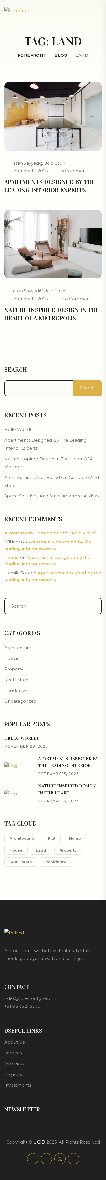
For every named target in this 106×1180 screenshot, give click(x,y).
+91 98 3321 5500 (22, 1006)
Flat (51, 838)
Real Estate (16, 679)
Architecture (17, 647)
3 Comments (75, 170)
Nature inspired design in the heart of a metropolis (51, 314)
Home (75, 838)
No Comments (77, 298)
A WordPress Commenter (33, 532)
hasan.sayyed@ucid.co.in (37, 163)
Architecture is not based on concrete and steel (51, 481)
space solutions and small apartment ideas (51, 495)
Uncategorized (20, 701)
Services (13, 1052)
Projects (13, 1074)
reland (11, 557)
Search (15, 369)
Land (41, 850)
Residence (15, 690)
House (11, 658)
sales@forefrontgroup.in (30, 998)
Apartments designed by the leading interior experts (50, 186)
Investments (17, 1085)
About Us (14, 1042)
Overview (14, 1063)
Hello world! (17, 429)
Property (13, 669)
